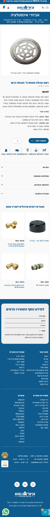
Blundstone (19, 402)
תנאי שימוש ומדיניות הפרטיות (15, 335)
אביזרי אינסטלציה (30, 20)
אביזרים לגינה (42, 422)
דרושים (45, 365)
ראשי (46, 20)
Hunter (21, 408)
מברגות (45, 408)
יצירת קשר (44, 384)
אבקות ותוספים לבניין (16, 359)
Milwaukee (20, 414)
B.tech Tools (19, 405)
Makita (21, 411)
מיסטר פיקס (19, 436)
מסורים (45, 411)
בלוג (46, 362)
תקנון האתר (30, 335)
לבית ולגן (44, 419)
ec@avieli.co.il (37, 462)
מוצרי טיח (20, 362)
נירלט (22, 439)
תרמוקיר (21, 442)
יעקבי (22, 430)
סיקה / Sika (20, 425)
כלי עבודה (44, 400)
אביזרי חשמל (19, 373)
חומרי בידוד (19, 365)
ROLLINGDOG (18, 419)
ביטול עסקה (43, 381)
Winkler (21, 422)
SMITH (21, 428)
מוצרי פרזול (39, 22)
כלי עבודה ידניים (41, 405)
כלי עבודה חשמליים (40, 402)
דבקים (21, 367)
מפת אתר (44, 379)
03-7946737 (38, 459)
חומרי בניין (20, 356)
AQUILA (21, 400)
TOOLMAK (20, 416)
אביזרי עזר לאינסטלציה (12, 20)
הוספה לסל (38, 140)
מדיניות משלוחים (41, 373)
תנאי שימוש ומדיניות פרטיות (37, 370)
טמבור (21, 433)
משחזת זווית (43, 414)
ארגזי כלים (44, 416)
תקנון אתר (44, 367)
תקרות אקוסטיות (41, 425)
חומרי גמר (44, 428)
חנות (40, 20)
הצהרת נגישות (42, 376)
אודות (46, 359)
